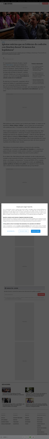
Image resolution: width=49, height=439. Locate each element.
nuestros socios (19, 209)
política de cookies (32, 214)
